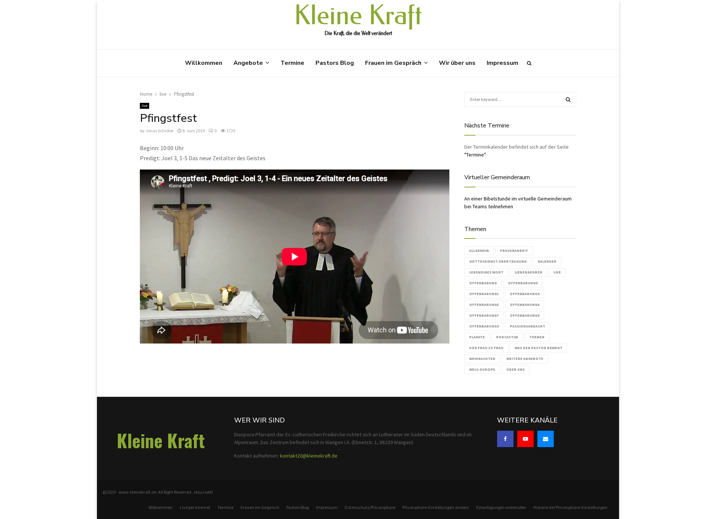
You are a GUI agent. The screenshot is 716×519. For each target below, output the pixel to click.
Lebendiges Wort (486, 272)
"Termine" (475, 154)
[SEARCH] (568, 99)
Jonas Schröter (159, 130)
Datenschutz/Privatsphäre (370, 507)
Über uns (515, 369)
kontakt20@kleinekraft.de (308, 455)
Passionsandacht (527, 326)
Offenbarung (483, 283)
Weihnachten (482, 358)
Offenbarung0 (522, 283)
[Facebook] (505, 439)
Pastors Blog (334, 63)
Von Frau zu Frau (486, 347)
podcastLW (507, 337)
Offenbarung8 (524, 315)
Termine (292, 63)
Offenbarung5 (484, 304)
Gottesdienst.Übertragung (498, 261)
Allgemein (479, 250)
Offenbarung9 (484, 326)
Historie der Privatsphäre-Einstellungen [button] (570, 507)
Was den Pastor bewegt (538, 347)
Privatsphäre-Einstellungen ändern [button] (435, 507)
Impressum (502, 63)
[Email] (545, 439)
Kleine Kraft (358, 15)
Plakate (477, 337)
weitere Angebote (524, 358)
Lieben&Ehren (528, 272)
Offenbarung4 (524, 293)
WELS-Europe (482, 369)
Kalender (547, 261)
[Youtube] (525, 439)
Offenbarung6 (524, 304)
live (144, 105)
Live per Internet (195, 507)
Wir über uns (457, 63)
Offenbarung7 (484, 315)
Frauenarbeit (514, 250)
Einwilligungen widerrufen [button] (501, 507)
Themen (536, 337)
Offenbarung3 (484, 293)
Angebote (248, 63)
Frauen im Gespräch (393, 63)
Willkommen (203, 63)
